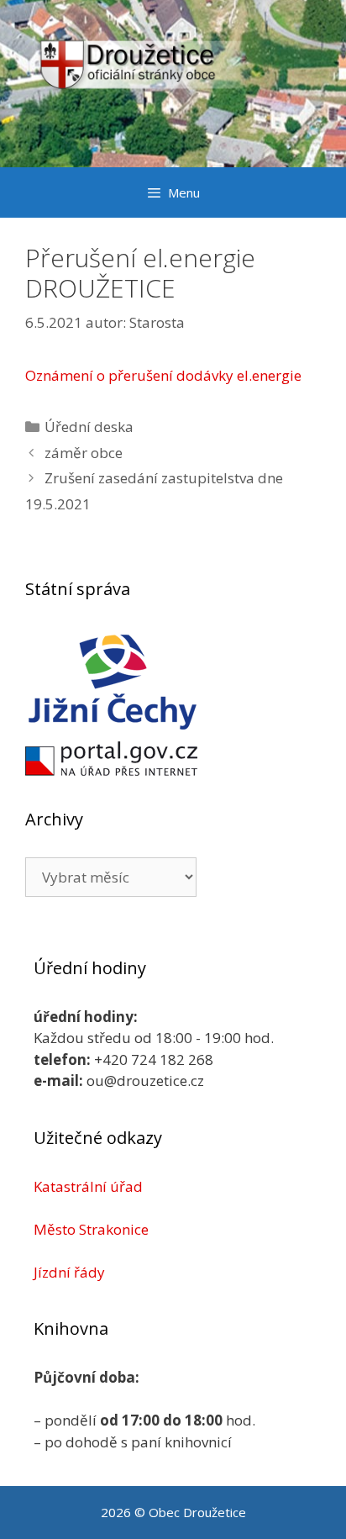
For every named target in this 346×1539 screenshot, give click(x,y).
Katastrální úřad (88, 1186)
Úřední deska (89, 426)
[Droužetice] (173, 82)
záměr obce (84, 452)
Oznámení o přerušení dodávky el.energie (163, 375)
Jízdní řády (69, 1272)
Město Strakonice (91, 1229)
